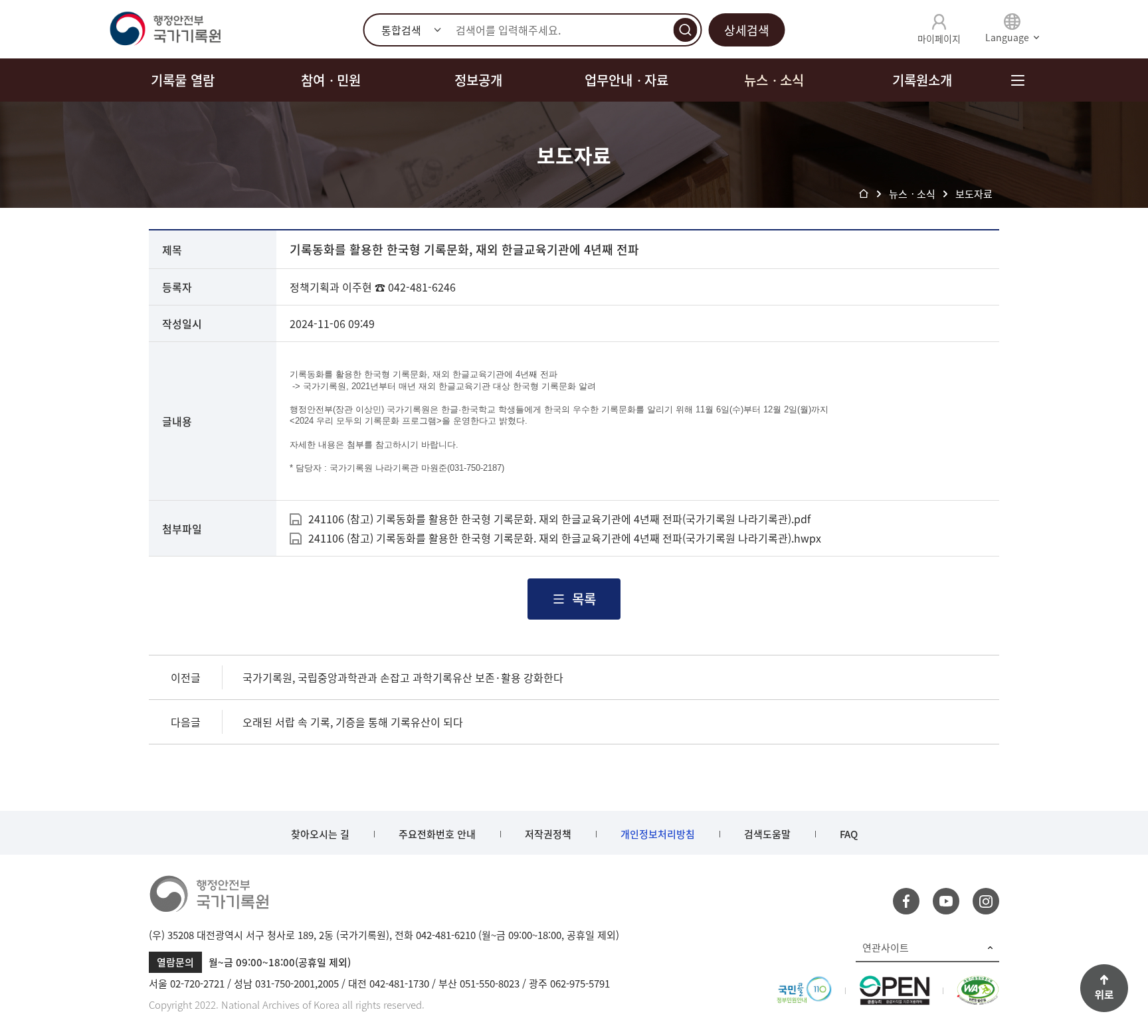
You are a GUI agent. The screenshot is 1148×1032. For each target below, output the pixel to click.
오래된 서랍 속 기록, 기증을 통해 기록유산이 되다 (352, 722)
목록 (584, 598)
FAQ (849, 834)
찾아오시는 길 (320, 834)
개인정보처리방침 (658, 834)
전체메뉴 (1017, 80)
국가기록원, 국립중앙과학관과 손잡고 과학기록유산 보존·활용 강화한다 (402, 677)
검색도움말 (767, 834)
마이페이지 (939, 38)
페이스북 (906, 901)
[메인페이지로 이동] (165, 29)
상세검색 (746, 30)
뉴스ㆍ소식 (774, 80)
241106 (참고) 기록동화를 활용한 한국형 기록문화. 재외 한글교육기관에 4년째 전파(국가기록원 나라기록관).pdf (559, 519)
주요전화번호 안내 (437, 834)
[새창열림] (804, 983)
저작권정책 (548, 834)
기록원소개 (922, 80)
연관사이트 (885, 947)
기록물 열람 (183, 80)
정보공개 (478, 80)
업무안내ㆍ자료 (626, 80)
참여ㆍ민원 (331, 80)
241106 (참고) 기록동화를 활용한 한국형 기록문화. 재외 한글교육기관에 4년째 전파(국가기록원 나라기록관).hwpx (564, 538)
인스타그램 (986, 901)
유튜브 (946, 901)
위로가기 (1104, 988)
